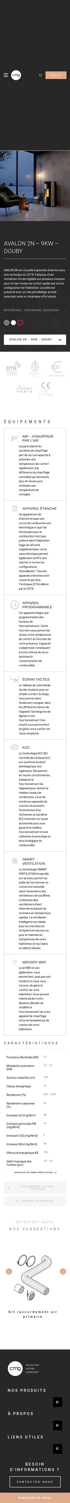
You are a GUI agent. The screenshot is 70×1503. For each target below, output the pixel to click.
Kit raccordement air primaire (33, 1314)
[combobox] (35, 340)
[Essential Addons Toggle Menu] (57, 1402)
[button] (40, 75)
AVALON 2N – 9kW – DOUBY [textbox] (30, 339)
